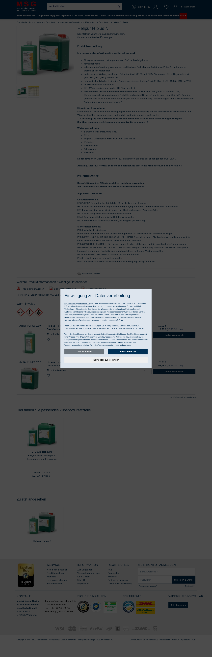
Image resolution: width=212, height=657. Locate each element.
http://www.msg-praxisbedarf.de (77, 303)
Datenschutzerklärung (107, 345)
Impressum (126, 345)
